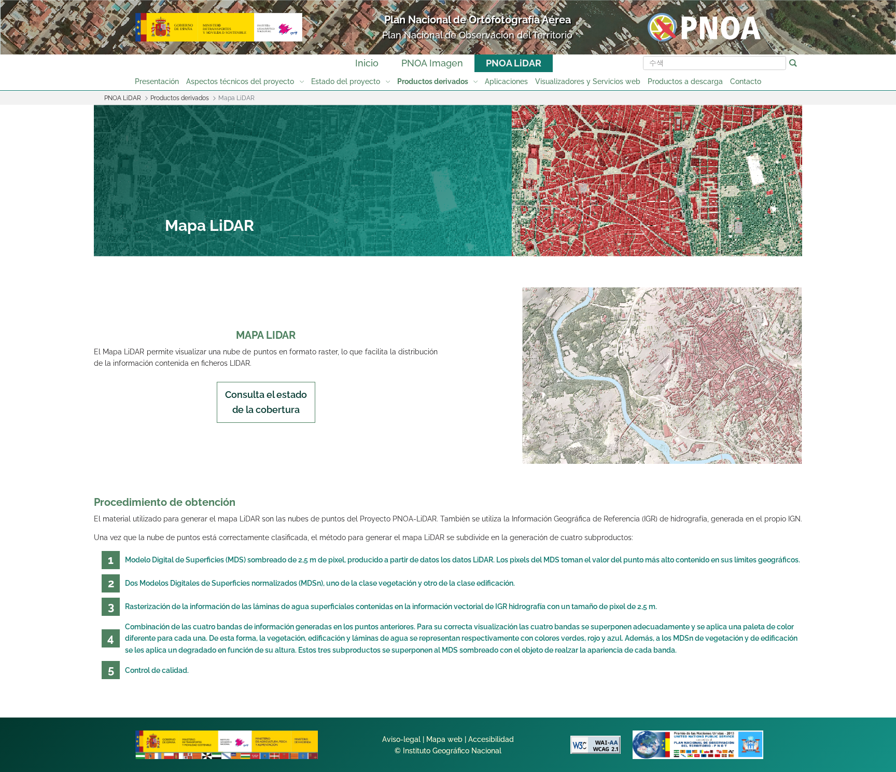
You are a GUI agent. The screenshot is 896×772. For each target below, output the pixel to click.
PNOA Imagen (432, 63)
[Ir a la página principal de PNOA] (704, 27)
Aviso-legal (401, 739)
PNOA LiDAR (513, 63)
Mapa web (444, 739)
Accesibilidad (491, 739)
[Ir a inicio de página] (841, 606)
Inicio (367, 63)
